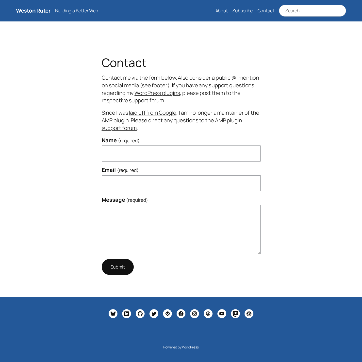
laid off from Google (152, 112)
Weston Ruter (33, 10)
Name (121, 140)
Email (120, 170)
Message (125, 199)
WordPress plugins (157, 93)
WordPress (190, 347)
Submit (118, 267)
